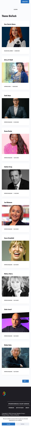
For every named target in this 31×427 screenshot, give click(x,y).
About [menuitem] (27, 407)
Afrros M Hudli (8, 60)
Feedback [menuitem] (11, 407)
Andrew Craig (8, 167)
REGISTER (25, 1)
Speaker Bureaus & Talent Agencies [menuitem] (18, 403)
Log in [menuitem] (15, 9)
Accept (8, 424)
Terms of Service (14, 415)
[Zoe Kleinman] (15, 215)
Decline (22, 424)
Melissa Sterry (8, 274)
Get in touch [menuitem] (20, 407)
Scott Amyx (7, 95)
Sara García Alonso (9, 24)
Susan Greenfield (9, 238)
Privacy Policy (5, 415)
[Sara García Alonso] (15, 37)
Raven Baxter (8, 131)
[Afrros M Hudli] (15, 72)
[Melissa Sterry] (15, 286)
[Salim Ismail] (15, 322)
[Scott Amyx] (15, 108)
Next (25, 381)
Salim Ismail (8, 309)
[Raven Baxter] (15, 144)
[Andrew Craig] (15, 179)
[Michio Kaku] (15, 358)
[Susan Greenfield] (15, 251)
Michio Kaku (8, 345)
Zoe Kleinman (8, 202)
